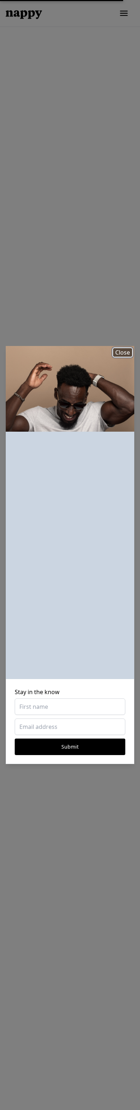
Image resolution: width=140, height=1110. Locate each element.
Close (122, 352)
